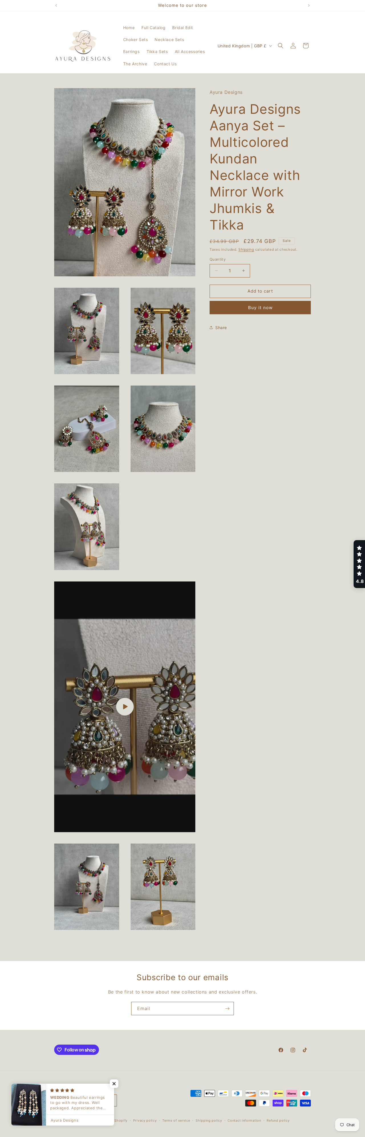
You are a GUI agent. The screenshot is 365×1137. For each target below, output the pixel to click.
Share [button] (221, 327)
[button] (280, 45)
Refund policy (278, 1120)
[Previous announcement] (56, 5)
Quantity (218, 259)
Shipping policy (209, 1120)
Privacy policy (145, 1120)
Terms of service (176, 1120)
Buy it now (260, 307)
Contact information (244, 1120)
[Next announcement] (309, 5)
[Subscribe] (227, 1008)
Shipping (246, 249)
